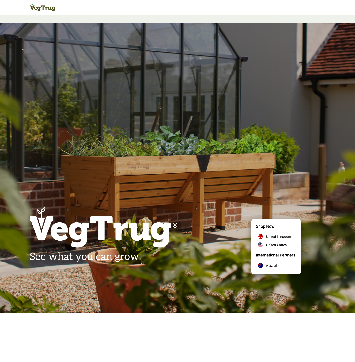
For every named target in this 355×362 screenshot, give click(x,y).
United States (276, 245)
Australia (272, 265)
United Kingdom (278, 236)
